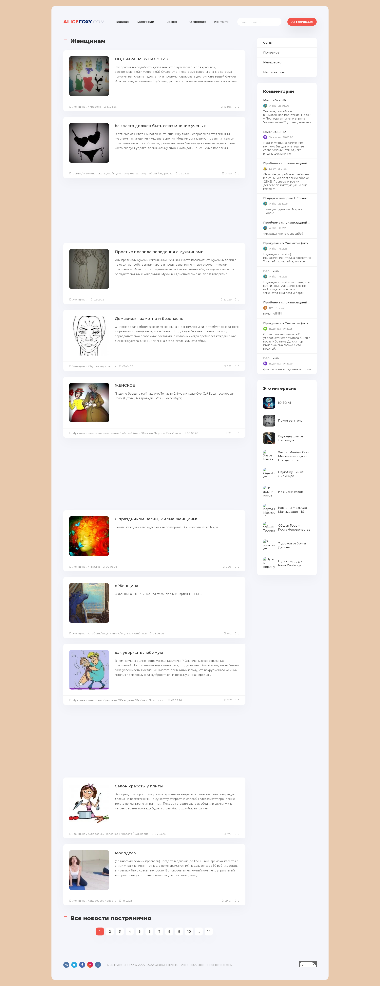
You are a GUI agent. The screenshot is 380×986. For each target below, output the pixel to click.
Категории (145, 22)
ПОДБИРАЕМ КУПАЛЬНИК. (142, 59)
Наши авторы (274, 72)
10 (189, 931)
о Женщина (126, 585)
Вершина (271, 271)
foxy (84, 22)
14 (209, 931)
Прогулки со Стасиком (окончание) (287, 243)
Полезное (271, 52)
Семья (268, 42)
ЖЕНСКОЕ (125, 385)
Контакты (221, 22)
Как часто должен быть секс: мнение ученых (160, 125)
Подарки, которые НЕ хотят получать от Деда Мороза (287, 198)
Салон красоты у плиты (139, 786)
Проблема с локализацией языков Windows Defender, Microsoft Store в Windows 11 (287, 163)
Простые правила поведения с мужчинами (159, 252)
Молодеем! (126, 853)
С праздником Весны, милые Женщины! (156, 519)
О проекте (197, 22)
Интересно (272, 62)
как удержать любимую (139, 652)
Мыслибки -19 (274, 100)
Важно (171, 22)
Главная (122, 22)
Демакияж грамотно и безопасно (149, 318)
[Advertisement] (154, 211)
